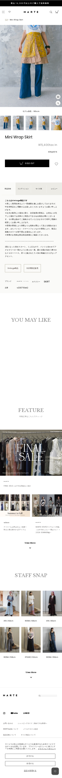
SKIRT (47, 281)
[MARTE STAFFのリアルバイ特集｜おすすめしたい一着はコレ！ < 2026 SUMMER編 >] (47, 505)
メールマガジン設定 (30, 729)
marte (10, 481)
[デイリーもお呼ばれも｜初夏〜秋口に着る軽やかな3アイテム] (15, 505)
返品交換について (9, 735)
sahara (10, 522)
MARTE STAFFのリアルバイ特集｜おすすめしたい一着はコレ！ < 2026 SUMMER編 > (48, 530)
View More (31, 672)
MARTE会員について (10, 729)
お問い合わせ (8, 723)
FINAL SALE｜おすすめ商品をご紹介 (17, 486)
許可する (30, 756)
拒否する (30, 763)
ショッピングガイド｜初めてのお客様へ (32, 723)
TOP (6, 20)
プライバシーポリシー (47, 748)
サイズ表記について (28, 735)
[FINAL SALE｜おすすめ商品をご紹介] (31, 453)
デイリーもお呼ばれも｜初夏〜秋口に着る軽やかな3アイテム (15, 528)
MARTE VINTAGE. (23, 281)
